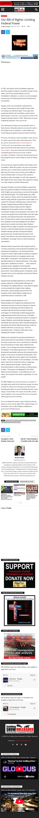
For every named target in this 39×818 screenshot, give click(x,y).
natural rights (5, 150)
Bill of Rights (23, 420)
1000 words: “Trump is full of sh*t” (19, 495)
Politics (7, 14)
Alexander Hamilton (12, 420)
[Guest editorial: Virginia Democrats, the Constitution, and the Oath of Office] (32, 489)
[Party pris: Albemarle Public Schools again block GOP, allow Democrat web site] (7, 489)
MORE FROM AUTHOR (26, 481)
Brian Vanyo (6, 26)
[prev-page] (18, 503)
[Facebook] (3, 32)
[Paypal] (17, 745)
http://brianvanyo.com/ (19, 460)
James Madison (16, 422)
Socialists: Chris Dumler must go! (7, 440)
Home (2, 14)
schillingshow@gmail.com (23, 740)
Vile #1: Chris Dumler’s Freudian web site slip (29, 440)
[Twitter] (8, 32)
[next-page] (21, 503)
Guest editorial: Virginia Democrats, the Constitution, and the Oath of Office (32, 497)
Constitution (6, 422)
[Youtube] (26, 745)
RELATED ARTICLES (11, 481)
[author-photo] (19, 451)
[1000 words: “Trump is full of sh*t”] (19, 489)
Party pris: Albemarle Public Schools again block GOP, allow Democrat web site (6, 497)
